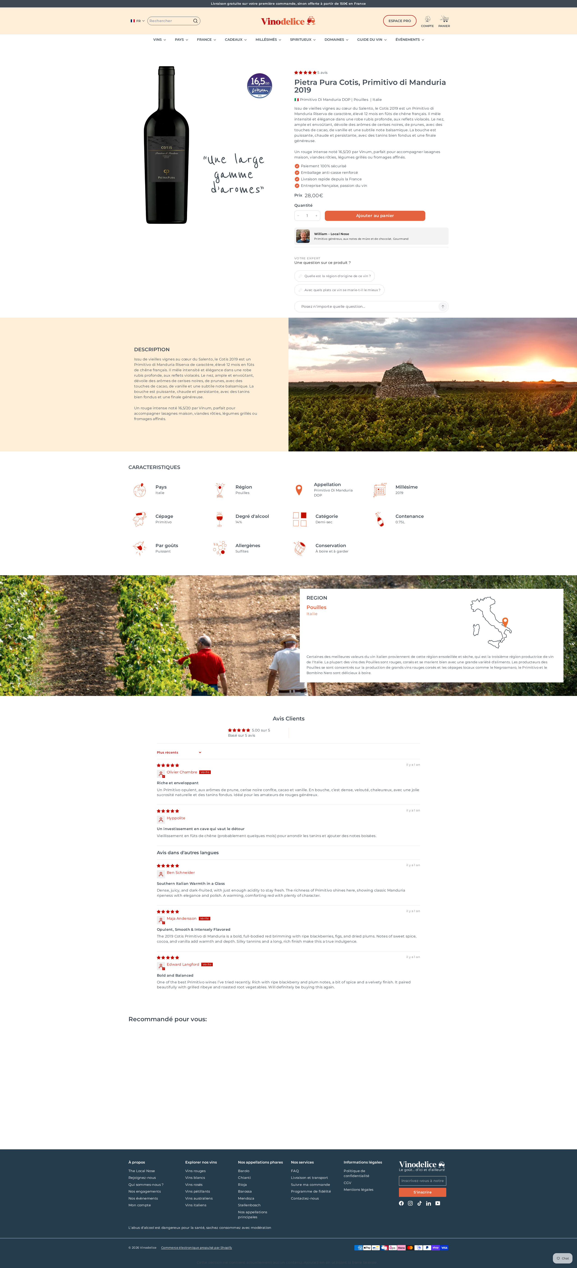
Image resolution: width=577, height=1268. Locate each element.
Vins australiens (199, 1198)
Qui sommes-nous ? (146, 1184)
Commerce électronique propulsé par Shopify (196, 1247)
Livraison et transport (309, 1177)
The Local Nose (141, 1171)
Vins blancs (195, 1177)
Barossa (245, 1191)
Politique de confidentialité (356, 1173)
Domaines (335, 39)
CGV (347, 1183)
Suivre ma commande (310, 1184)
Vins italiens (195, 1205)
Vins (158, 39)
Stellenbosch (249, 1205)
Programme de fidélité (311, 1191)
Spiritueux (301, 39)
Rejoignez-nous (142, 1177)
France (205, 39)
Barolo (243, 1171)
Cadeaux (234, 39)
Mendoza (246, 1198)
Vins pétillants (197, 1191)
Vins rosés (194, 1184)
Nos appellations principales (252, 1214)
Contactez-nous (305, 1198)
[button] (137, 21)
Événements (408, 39)
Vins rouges (195, 1171)
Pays (180, 39)
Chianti (244, 1177)
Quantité (303, 205)
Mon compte (139, 1205)
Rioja (242, 1184)
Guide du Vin (370, 39)
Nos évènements (143, 1198)
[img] (168, 765)
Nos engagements (144, 1191)
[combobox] (174, 20)
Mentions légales (358, 1189)
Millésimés (267, 39)
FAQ (295, 1171)
